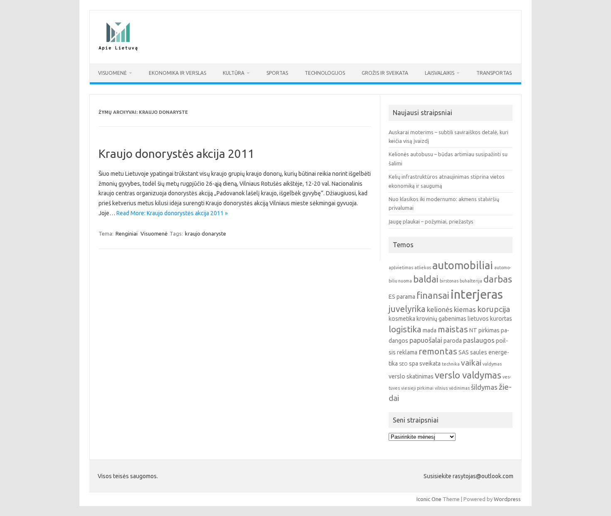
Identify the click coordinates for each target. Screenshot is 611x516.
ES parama (402, 296)
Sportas (277, 73)
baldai (426, 279)
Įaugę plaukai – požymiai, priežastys (431, 221)
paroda (452, 340)
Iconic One (428, 499)
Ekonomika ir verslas (177, 73)
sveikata (430, 363)
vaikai (471, 362)
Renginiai (127, 233)
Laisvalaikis (439, 73)
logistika (405, 329)
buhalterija (471, 280)
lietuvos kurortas (490, 318)
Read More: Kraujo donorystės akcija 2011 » (172, 213)
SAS (463, 352)
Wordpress (507, 499)
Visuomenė (112, 73)
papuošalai (425, 340)
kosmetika (402, 318)
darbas (497, 279)
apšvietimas (401, 267)
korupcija (493, 309)
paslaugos (479, 340)
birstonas (449, 280)
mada (429, 330)
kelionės (440, 309)
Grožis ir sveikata (385, 73)
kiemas (465, 309)
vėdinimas (459, 388)
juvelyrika (407, 309)
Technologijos (325, 73)
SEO (403, 363)
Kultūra (233, 73)
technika (451, 363)
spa (413, 363)
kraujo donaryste (205, 233)
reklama (407, 352)
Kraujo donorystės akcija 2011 (176, 153)
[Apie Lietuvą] (117, 49)
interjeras (477, 294)
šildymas (484, 387)
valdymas (492, 363)
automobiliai (462, 265)
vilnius (441, 388)
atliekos (422, 267)
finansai (432, 295)
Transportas (494, 73)
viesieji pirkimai (417, 388)
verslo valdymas (468, 375)
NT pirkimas (484, 330)
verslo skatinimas (411, 376)
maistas (453, 329)
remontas (438, 351)
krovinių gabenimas (441, 318)
